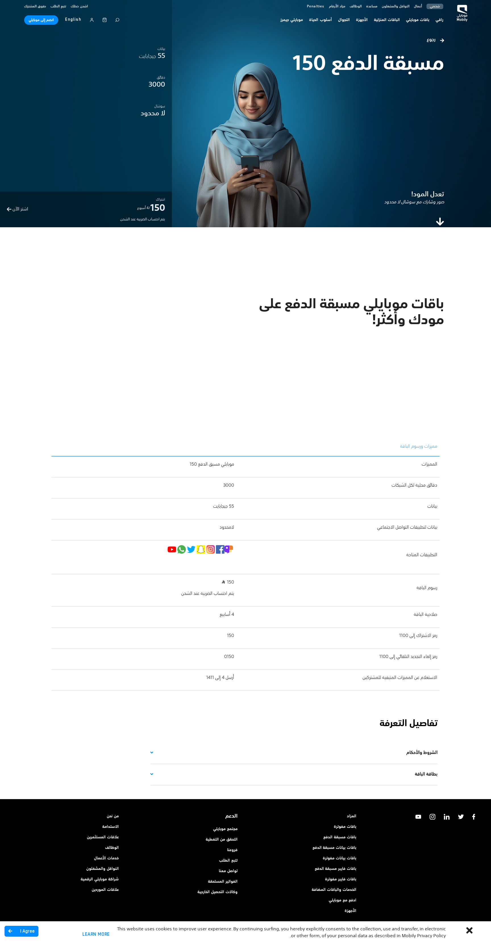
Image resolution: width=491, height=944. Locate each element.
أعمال (418, 6)
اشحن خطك (79, 6)
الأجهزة (350, 911)
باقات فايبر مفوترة (340, 879)
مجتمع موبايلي (225, 829)
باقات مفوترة (345, 827)
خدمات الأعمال (106, 858)
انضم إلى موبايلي (41, 20)
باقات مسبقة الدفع (339, 837)
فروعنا (232, 850)
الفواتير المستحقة (223, 881)
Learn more (96, 934)
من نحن (113, 816)
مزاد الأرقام (337, 6)
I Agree (27, 931)
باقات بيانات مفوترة (339, 858)
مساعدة (371, 6)
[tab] (294, 753)
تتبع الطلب (58, 6)
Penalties (315, 6)
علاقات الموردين (105, 890)
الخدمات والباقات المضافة (334, 890)
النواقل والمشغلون (395, 6)
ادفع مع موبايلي (342, 900)
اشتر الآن (19, 209)
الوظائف (112, 848)
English (73, 19)
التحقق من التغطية (222, 839)
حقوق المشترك (35, 6)
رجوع (432, 39)
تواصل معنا (228, 871)
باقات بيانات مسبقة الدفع (334, 848)
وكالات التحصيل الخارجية (217, 892)
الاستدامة (110, 827)
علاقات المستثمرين (103, 837)
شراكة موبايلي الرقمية (100, 879)
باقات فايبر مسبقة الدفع (335, 869)
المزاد (351, 816)
